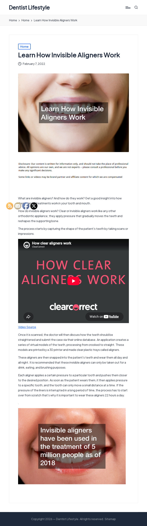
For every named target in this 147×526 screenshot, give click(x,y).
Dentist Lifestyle (29, 7)
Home (24, 46)
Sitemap (110, 519)
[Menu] (127, 7)
